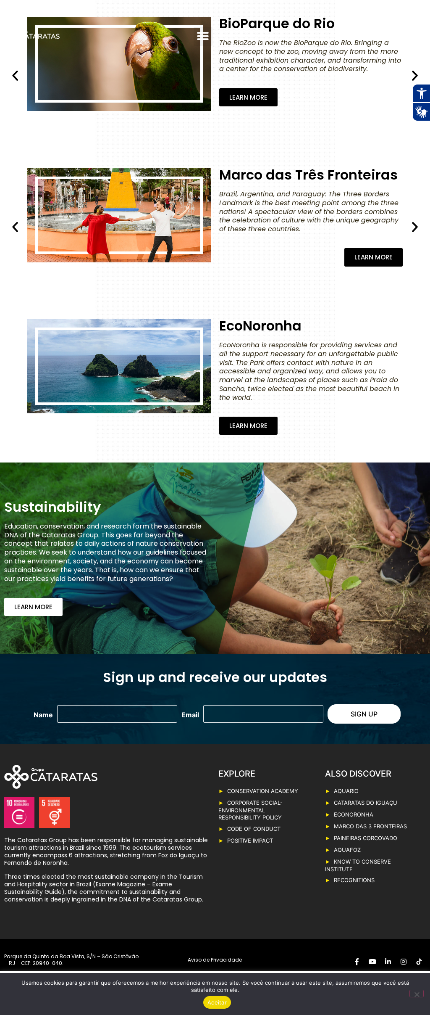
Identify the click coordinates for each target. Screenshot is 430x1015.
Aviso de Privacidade (215, 959)
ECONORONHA (353, 814)
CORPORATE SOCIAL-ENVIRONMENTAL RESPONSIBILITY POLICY (250, 810)
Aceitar (217, 1002)
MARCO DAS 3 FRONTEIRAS (370, 826)
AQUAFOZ (347, 849)
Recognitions (354, 880)
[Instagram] (412, 31)
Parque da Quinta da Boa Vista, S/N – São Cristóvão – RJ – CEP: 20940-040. (71, 960)
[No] (416, 993)
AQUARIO (346, 791)
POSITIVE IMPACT (250, 840)
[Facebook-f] (368, 31)
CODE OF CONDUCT (254, 828)
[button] (203, 36)
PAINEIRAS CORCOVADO (365, 838)
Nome (43, 714)
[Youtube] (382, 31)
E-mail (190, 714)
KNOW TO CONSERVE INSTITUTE (358, 865)
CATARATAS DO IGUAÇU (365, 802)
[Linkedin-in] (397, 31)
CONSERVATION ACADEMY (262, 791)
